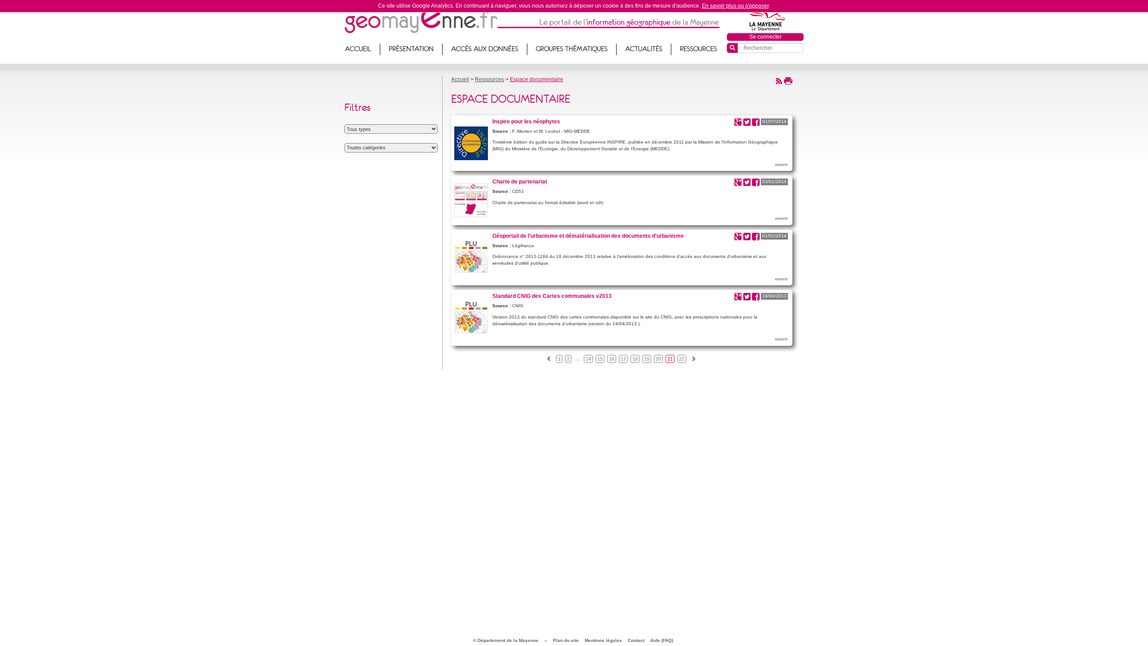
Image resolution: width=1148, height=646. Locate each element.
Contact (636, 640)
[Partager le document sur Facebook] (756, 121)
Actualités (643, 49)
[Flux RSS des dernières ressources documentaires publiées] (779, 80)
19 (646, 359)
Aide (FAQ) (661, 640)
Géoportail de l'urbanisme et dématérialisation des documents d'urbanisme (588, 236)
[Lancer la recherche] (732, 48)
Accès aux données (484, 49)
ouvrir (781, 164)
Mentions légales (603, 640)
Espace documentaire (536, 79)
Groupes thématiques (572, 49)
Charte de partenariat (519, 181)
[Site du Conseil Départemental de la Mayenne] (765, 19)
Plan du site (566, 640)
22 (681, 359)
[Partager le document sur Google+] (738, 121)
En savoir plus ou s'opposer (735, 6)
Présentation (411, 49)
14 (588, 359)
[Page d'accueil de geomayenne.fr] (420, 20)
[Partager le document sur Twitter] (747, 121)
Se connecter (765, 37)
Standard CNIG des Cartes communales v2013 (552, 296)
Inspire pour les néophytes (526, 121)
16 (611, 359)
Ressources (698, 49)
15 (600, 359)
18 (635, 359)
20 (658, 359)
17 (623, 359)
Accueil (358, 49)
